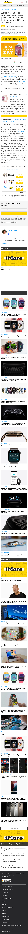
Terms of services (17, 216)
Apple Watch (13, 9)
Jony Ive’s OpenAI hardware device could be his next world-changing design (15, 866)
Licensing (4, 904)
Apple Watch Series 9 (10, 76)
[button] (26, 2)
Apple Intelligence (20, 5)
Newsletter (24, 62)
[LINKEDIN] (9, 234)
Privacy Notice (19, 218)
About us (4, 910)
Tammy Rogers (10, 26)
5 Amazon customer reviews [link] (12, 169)
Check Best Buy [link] (19, 189)
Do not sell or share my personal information (12, 925)
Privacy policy (5, 892)
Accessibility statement (7, 898)
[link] (5, 98)
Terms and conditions (7, 886)
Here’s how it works (13, 33)
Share (5, 62)
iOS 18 (10, 5)
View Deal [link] (20, 176)
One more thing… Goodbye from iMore (14, 844)
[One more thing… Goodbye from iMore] (14, 838)
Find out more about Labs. (14, 39)
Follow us (17, 62)
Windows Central (5, 922)
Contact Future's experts (7, 889)
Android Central (5, 919)
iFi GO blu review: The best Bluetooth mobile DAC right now (14, 860)
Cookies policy (5, 895)
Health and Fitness (5, 9)
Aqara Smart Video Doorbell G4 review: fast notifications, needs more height (14, 854)
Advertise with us (6, 916)
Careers (3, 901)
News (3, 26)
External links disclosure (7, 907)
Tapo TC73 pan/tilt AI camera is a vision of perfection (14, 849)
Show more (22, 192)
